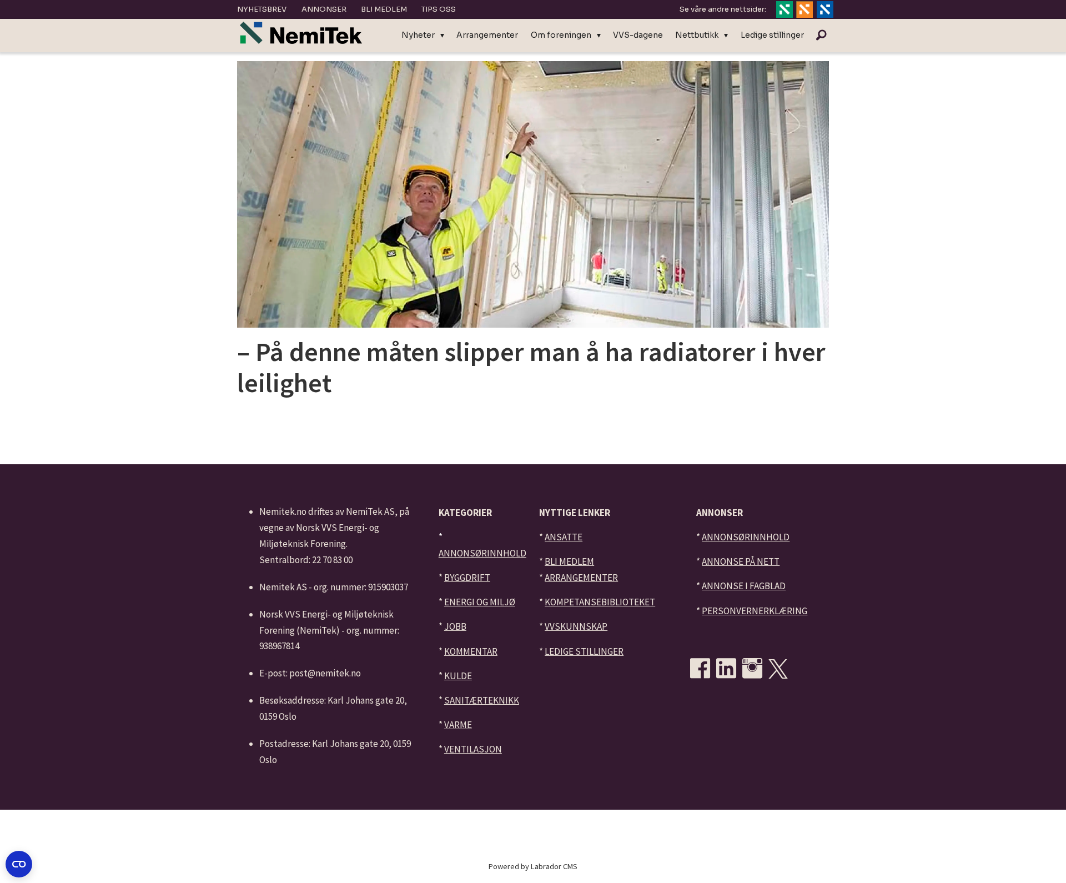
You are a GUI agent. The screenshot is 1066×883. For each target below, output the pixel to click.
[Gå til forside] (301, 33)
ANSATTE (563, 537)
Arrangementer (487, 35)
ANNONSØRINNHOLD (482, 553)
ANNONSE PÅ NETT (741, 561)
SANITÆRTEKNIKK (481, 700)
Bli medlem (384, 9)
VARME (458, 725)
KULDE (458, 676)
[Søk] (821, 35)
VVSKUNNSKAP (576, 626)
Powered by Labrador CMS (533, 866)
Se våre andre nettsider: (723, 9)
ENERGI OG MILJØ (479, 602)
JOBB (455, 626)
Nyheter (418, 35)
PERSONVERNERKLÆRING (754, 611)
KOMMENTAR (470, 651)
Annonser (323, 9)
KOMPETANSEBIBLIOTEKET (600, 602)
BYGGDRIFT (467, 577)
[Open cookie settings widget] (19, 864)
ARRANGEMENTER (581, 577)
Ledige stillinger (772, 35)
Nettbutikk (696, 35)
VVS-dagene (638, 35)
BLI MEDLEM (569, 561)
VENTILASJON (473, 749)
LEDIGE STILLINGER (584, 651)
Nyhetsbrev (261, 9)
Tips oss (438, 9)
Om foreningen (561, 35)
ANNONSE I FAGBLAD (744, 586)
